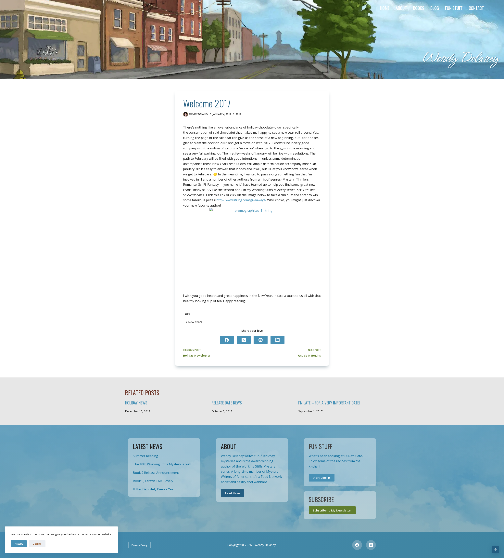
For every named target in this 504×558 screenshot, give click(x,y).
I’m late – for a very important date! (329, 403)
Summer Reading (145, 456)
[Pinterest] (261, 340)
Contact (476, 8)
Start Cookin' (322, 478)
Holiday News (136, 403)
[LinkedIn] (277, 340)
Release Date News (227, 403)
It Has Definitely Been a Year (154, 489)
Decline (37, 543)
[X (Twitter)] (244, 340)
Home (385, 8)
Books (418, 8)
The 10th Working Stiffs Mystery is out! (162, 464)
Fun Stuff (454, 8)
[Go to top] (495, 549)
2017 (238, 114)
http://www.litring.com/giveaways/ (241, 200)
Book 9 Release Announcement (156, 472)
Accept (19, 543)
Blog (434, 8)
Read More (232, 493)
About (401, 8)
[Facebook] (227, 340)
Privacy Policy (139, 545)
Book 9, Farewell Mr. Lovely (153, 481)
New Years (193, 322)
